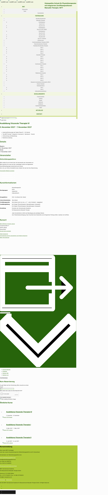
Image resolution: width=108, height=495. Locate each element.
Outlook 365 (5, 373)
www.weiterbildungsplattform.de (7, 457)
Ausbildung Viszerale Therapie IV (19, 412)
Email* (1, 387)
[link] (16, 118)
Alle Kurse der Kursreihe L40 (8, 179)
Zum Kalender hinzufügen (5, 312)
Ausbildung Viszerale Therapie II (18, 437)
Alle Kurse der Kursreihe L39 (8, 177)
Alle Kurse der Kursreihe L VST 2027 (10, 173)
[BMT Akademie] (16, 1)
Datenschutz (9, 479)
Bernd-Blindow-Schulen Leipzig (7, 223)
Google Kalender (6, 369)
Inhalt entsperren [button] (4, 234)
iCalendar (4, 371)
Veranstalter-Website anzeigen (7, 170)
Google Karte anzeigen (5, 231)
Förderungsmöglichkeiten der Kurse (8, 466)
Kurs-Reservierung (3, 377)
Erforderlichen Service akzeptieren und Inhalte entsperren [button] (13, 235)
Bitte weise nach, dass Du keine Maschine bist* (11, 390)
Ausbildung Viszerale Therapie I (18, 425)
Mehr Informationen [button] (4, 237)
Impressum (2, 479)
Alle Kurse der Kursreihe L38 (8, 175)
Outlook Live (5, 375)
